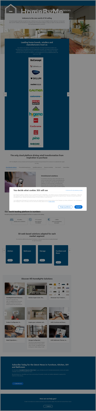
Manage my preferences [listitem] (65, 206)
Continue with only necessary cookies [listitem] (74, 190)
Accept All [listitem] (78, 206)
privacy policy (52, 201)
